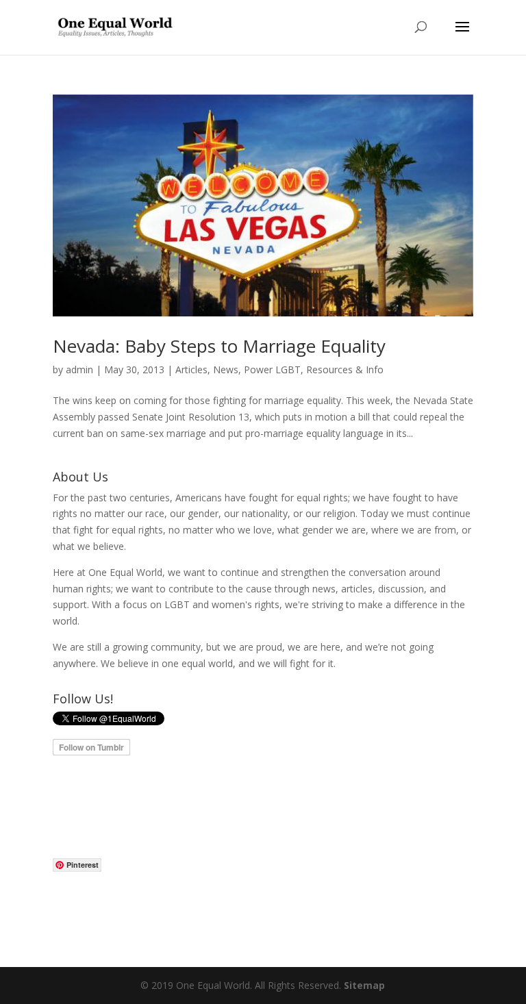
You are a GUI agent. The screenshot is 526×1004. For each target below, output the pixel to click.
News (225, 369)
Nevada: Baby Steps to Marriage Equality (219, 346)
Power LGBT (272, 369)
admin (79, 369)
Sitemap (364, 985)
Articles (191, 369)
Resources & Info (345, 369)
